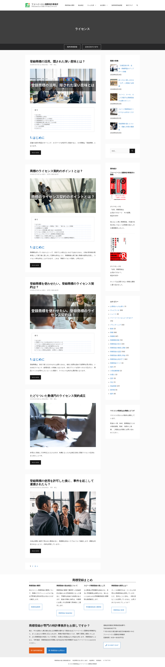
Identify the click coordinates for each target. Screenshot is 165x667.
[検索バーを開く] (137, 5)
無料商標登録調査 (117, 5)
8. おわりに (38, 128)
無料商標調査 (72, 47)
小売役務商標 (114, 371)
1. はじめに (38, 114)
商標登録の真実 (118, 610)
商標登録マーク (115, 363)
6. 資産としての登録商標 (42, 124)
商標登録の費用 (69, 5)
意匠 (111, 378)
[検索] (132, 151)
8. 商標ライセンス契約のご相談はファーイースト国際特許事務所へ (55, 238)
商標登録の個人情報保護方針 (63, 660)
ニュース (113, 314)
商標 (111, 332)
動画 (111, 329)
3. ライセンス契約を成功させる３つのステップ (49, 344)
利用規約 (98, 660)
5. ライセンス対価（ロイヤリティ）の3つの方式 (49, 232)
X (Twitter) (106, 660)
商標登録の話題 (115, 351)
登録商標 (113, 386)
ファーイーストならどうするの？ (121, 318)
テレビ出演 (90, 5)
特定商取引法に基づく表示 (80, 660)
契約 (111, 367)
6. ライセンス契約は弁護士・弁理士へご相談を (49, 350)
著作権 (112, 390)
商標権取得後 (114, 340)
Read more (35, 152)
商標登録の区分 (115, 344)
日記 (111, 382)
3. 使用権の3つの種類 (41, 228)
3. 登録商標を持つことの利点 (43, 118)
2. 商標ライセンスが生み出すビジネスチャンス (49, 342)
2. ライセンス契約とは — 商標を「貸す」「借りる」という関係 (54, 226)
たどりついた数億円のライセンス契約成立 (58, 395)
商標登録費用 (35, 607)
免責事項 (91, 660)
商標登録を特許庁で (117, 359)
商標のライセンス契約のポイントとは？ (56, 171)
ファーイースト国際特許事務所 (45, 4)
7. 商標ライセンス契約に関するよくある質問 (48, 236)
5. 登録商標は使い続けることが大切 (45, 122)
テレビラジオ (114, 310)
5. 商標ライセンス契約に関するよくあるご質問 (49, 348)
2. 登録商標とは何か (41, 116)
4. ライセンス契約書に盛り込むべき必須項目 (48, 230)
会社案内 (102, 5)
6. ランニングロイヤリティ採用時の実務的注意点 (49, 234)
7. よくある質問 (39, 126)
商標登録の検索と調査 (117, 348)
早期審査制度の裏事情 (93, 607)
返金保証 (80, 5)
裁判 (111, 394)
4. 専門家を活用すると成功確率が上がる (47, 346)
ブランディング (115, 325)
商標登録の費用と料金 (117, 355)
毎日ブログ (129, 5)
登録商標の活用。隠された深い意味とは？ (57, 61)
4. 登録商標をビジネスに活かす (44, 120)
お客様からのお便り (117, 306)
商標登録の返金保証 (65, 613)
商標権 (112, 336)
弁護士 (112, 374)
